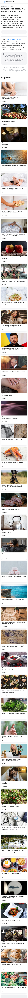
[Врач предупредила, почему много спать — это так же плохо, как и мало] (14, 229)
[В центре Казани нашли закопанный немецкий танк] (14, 434)
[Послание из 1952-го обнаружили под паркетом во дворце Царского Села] (14, 640)
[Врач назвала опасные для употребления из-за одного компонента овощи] (14, 708)
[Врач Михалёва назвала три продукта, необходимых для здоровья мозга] (14, 457)
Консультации (4, 6)
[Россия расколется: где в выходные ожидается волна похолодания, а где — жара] (14, 480)
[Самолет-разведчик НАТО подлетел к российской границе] (14, 891)
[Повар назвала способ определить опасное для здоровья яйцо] (14, 206)
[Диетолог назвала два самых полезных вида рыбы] (14, 297)
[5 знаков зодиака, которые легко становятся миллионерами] (14, 754)
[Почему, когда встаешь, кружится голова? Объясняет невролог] (14, 412)
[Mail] (5, 1)
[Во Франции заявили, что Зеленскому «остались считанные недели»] (14, 343)
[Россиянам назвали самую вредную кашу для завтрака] (14, 663)
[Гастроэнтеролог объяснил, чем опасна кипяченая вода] (14, 526)
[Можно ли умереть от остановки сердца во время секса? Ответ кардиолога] (14, 183)
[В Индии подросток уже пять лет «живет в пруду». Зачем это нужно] (14, 845)
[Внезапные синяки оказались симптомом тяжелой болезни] (14, 389)
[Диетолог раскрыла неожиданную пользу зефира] (14, 571)
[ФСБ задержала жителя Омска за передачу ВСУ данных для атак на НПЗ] (14, 937)
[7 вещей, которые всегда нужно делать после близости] (14, 777)
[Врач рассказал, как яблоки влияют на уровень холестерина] (14, 115)
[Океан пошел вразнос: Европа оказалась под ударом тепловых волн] (14, 594)
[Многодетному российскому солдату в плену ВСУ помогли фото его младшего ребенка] (14, 275)
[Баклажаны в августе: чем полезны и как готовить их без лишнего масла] (14, 914)
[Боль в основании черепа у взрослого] (14, 549)
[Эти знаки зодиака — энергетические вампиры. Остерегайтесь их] (14, 320)
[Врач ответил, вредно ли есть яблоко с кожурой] (14, 252)
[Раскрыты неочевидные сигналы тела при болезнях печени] (14, 92)
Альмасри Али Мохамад (14, 39)
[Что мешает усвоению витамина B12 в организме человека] (14, 686)
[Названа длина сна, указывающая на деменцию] (14, 138)
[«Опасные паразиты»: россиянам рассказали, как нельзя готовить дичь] (14, 503)
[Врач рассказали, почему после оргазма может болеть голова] (14, 617)
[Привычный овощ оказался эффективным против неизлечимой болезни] (14, 982)
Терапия (11, 6)
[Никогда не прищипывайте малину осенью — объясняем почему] (14, 800)
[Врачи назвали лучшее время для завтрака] (14, 868)
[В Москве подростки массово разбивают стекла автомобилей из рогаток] (14, 161)
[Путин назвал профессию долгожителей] (14, 366)
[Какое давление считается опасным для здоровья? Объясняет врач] (14, 823)
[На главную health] (10, 1)
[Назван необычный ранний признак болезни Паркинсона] (14, 731)
